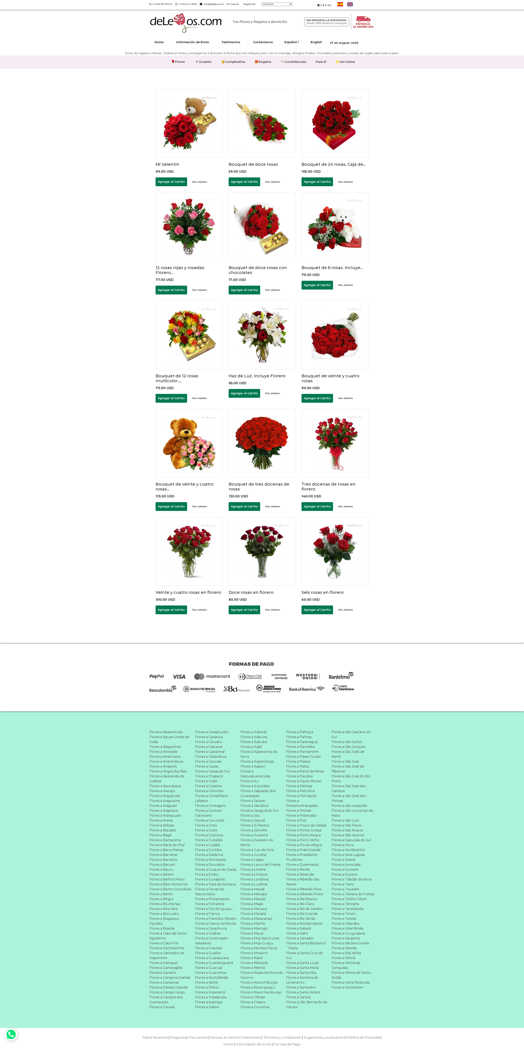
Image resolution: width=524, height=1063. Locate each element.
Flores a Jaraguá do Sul (260, 811)
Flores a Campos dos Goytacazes (166, 999)
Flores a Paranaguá (302, 742)
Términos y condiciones (282, 1037)
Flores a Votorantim (347, 987)
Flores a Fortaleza (209, 904)
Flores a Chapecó (209, 776)
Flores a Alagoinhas (165, 747)
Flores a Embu (207, 874)
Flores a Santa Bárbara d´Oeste (306, 945)
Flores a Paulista (299, 776)
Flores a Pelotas (299, 786)
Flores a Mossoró (254, 953)
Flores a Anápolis (163, 766)
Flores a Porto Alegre (303, 835)
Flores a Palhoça (299, 732)
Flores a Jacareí (253, 801)
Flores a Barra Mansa (166, 850)
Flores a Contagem (210, 806)
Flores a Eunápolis (210, 879)
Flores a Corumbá (209, 820)
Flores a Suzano (345, 874)
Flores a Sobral (344, 860)
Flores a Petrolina (300, 791)
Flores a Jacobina (254, 806)
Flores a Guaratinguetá (214, 963)
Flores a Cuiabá (207, 845)
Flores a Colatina (208, 786)
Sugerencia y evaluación (324, 1037)
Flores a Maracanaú (256, 919)
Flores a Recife (298, 869)
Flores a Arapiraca (163, 811)
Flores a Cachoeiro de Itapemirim (166, 955)
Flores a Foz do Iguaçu (214, 909)
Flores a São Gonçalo (349, 747)
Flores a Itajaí (251, 747)
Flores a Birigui (161, 899)
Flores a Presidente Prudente (302, 857)
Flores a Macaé (253, 889)
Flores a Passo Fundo (303, 757)
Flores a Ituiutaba (255, 786)
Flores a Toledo (344, 919)
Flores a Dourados (210, 865)
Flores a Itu (250, 781)
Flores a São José (345, 761)
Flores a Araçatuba (164, 796)
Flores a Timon (344, 914)
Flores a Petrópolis (301, 796)
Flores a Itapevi (253, 766)
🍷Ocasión (203, 62)
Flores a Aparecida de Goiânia (166, 778)
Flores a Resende (300, 874)
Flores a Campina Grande (169, 978)
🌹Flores (178, 62)
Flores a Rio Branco (301, 899)
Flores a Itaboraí (254, 732)
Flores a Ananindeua (166, 761)
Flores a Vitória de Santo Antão (351, 975)
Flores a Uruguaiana (348, 933)
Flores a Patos (297, 766)
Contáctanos (263, 42)
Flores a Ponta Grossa (303, 830)
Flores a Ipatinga (208, 1002)
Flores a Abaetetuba (166, 732)
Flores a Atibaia (161, 825)
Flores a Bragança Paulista (164, 921)
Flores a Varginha (346, 938)
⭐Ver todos (345, 62)
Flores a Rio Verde (300, 919)
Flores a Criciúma (209, 835)
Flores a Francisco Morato (215, 919)
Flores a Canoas (162, 1007)
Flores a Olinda (253, 997)
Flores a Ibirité (206, 982)
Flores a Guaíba (208, 953)
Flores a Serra (343, 845)
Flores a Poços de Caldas (306, 825)
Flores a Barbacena (165, 840)
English (316, 42)
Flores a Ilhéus (207, 987)
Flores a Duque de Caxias (215, 869)
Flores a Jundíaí (254, 855)
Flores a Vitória (343, 958)
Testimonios (230, 42)
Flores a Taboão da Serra (352, 879)
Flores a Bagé (160, 835)
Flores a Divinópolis (210, 860)
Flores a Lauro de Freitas (260, 865)
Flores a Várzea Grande (350, 943)
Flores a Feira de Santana (215, 884)
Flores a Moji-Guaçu (257, 943)
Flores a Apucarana (165, 786)
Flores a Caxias (206, 766)
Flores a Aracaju (162, 791)
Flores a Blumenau (165, 904)
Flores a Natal (252, 958)
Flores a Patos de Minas (305, 771)
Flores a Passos (298, 761)
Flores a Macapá (254, 894)
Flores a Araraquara (165, 815)
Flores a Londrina (255, 879)
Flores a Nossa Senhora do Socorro (262, 975)
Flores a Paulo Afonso (304, 781)
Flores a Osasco (253, 1002)
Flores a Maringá (254, 928)
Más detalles (199, 181)
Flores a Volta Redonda (350, 982)
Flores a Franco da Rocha (215, 923)
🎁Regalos (262, 62)
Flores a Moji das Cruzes (260, 938)
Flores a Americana (164, 757)
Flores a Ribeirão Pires (304, 889)
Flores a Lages (252, 860)
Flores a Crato (206, 830)
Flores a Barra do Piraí (167, 845)
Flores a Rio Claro (300, 904)
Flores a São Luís (345, 820)
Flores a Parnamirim (302, 752)
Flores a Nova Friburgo (259, 982)
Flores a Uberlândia (347, 928)
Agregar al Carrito (171, 182)
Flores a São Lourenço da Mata (352, 813)
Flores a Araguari (163, 806)
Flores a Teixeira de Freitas (353, 894)
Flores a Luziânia (254, 884)
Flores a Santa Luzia (302, 963)
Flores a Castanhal (210, 752)
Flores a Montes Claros (259, 948)
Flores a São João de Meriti (348, 754)
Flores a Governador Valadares (211, 940)
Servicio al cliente (224, 1037)
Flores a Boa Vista (163, 909)
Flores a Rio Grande (302, 914)
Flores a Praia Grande (303, 850)
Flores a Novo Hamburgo (261, 992)
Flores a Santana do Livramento (302, 980)
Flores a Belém (161, 874)
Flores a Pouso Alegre (304, 845)
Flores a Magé (252, 904)
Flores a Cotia (206, 825)
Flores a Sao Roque (347, 830)
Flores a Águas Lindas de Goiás (169, 739)
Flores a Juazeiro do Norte (257, 842)
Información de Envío (192, 42)
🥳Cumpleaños (233, 62)
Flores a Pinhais (298, 811)
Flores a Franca (207, 914)
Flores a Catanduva (211, 757)
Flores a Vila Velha (346, 953)
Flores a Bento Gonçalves (170, 889)
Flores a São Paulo (347, 825)
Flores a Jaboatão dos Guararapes (258, 793)
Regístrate (249, 4)
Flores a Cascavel (209, 747)
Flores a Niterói (253, 968)
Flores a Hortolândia (211, 978)
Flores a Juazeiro (254, 835)
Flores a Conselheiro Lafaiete (211, 798)
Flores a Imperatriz (210, 992)
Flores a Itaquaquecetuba (255, 773)
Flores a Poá (296, 820)
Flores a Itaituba (254, 742)
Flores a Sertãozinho (348, 850)
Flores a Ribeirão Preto (304, 894)
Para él (321, 62)
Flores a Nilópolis (254, 963)
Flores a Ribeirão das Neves (302, 881)
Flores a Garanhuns (211, 928)
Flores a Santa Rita (301, 973)
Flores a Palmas (299, 737)
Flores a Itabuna (254, 737)
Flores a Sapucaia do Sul (351, 840)
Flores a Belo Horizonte (168, 884)
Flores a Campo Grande (168, 987)
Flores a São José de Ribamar (348, 768)
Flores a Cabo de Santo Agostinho (168, 935)
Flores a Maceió (253, 899)
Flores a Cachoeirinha (166, 948)
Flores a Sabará (298, 928)
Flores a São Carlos (347, 742)
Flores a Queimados (302, 865)
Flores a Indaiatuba (210, 997)
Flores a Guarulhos (210, 973)
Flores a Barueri (162, 865)
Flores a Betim (161, 894)
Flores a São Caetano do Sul (351, 734)
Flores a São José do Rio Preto (351, 778)
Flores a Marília (253, 923)
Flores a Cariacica (209, 737)
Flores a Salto (297, 933)
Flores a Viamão (344, 948)
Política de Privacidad (364, 1037)
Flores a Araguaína (164, 801)
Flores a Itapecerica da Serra (259, 754)
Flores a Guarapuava (212, 958)
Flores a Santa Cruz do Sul (304, 955)
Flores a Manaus (254, 909)
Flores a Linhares (254, 874)
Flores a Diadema (209, 855)
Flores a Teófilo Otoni (349, 899)
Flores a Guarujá (208, 968)
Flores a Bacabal (162, 830)
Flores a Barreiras (163, 855)
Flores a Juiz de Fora (257, 850)
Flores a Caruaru (208, 742)
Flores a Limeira (253, 869)
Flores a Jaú (250, 815)
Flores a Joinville (254, 830)
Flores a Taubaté (345, 889)
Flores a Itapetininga (257, 761)
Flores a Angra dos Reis (168, 771)
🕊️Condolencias (293, 62)
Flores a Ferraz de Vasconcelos (209, 891)
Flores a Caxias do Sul (212, 771)
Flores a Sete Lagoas (348, 855)
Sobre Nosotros (155, 1037)
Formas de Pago (287, 1044)
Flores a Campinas (164, 982)
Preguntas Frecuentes (189, 1037)
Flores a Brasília (161, 928)
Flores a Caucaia (208, 761)
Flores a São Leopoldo (349, 806)
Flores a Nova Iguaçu (258, 987)
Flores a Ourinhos (255, 1007)
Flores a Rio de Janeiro (304, 909)
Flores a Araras (161, 820)
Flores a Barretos (163, 860)
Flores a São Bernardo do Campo (306, 1004)
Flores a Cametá (162, 973)
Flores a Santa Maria (302, 968)
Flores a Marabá (253, 914)
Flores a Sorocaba (346, 865)
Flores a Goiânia (207, 933)
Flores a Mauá (252, 933)
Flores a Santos (298, 997)
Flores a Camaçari (163, 963)
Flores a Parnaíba (300, 747)
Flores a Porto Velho (302, 840)
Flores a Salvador (300, 938)
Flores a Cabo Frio (163, 943)
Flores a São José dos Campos (349, 788)
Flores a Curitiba (208, 850)
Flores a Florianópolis (212, 899)
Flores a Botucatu (164, 914)
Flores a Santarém (301, 987)
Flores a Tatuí (343, 884)
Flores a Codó (206, 781)
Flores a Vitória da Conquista (346, 965)
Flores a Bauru (161, 869)
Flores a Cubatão (209, 840)
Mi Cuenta (232, 4)
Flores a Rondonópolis (304, 923)
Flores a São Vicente (348, 835)
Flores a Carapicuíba (211, 732)
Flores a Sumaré (345, 869)
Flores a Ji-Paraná (255, 825)
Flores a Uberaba (345, 923)
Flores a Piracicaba (301, 815)
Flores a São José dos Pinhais (349, 798)
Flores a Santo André (303, 992)
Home (159, 42)
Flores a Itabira (207, 1007)
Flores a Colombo (209, 791)
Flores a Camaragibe (165, 968)
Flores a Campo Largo (167, 992)
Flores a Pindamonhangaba (302, 803)
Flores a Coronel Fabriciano (208, 813)
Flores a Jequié (253, 820)
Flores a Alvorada (163, 752)
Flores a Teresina (345, 904)
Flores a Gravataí (208, 948)
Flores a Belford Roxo (167, 879)
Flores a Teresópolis (348, 909)
